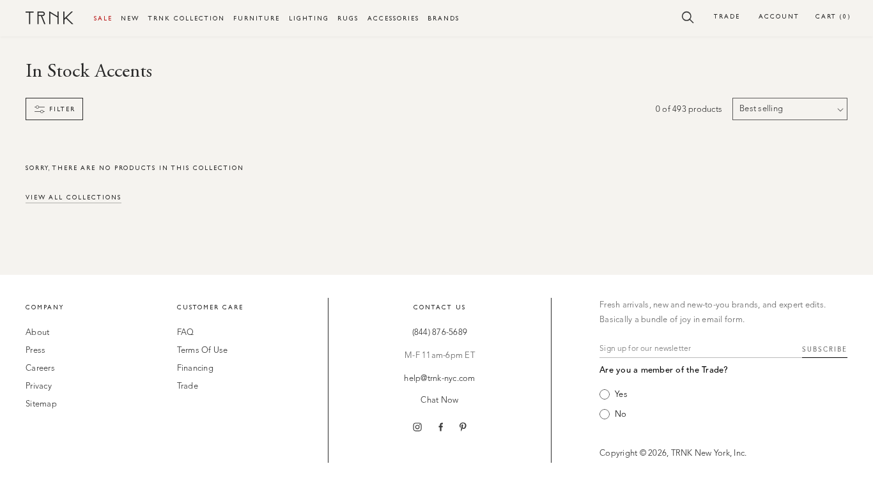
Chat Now (439, 400)
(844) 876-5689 (440, 333)
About (37, 333)
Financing (195, 368)
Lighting (309, 18)
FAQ (185, 333)
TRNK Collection (186, 18)
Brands (444, 18)
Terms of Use (202, 350)
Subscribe (824, 349)
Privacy (39, 386)
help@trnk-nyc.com (439, 379)
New (130, 18)
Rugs (348, 18)
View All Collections (73, 197)
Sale (103, 18)
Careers (40, 368)
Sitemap (41, 404)
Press (35, 350)
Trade (727, 16)
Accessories (393, 18)
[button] (688, 16)
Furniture (256, 18)
